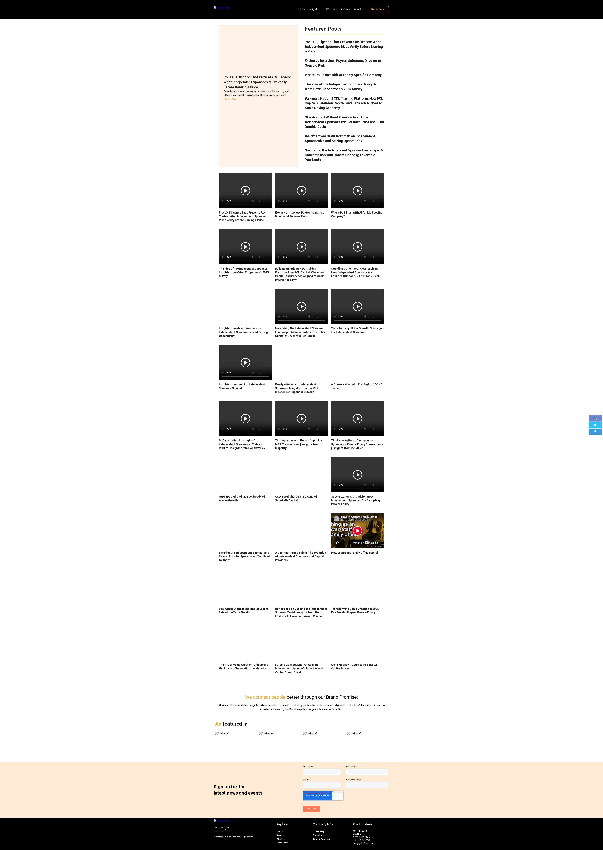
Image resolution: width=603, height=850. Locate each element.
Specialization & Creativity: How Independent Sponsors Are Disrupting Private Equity (355, 500)
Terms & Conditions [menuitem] (321, 839)
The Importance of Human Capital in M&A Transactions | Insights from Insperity (298, 444)
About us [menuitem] (359, 9)
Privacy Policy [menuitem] (318, 835)
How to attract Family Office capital (354, 552)
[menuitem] (216, 829)
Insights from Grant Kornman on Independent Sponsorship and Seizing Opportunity (243, 332)
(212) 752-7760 (363, 840)
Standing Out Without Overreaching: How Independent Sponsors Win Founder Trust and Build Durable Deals (344, 122)
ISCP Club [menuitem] (331, 9)
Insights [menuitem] (313, 9)
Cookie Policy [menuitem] (318, 831)
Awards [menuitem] (345, 9)
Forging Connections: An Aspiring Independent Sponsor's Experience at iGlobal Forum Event (299, 668)
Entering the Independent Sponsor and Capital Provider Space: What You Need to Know (244, 556)
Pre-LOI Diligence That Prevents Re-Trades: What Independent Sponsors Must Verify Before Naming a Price (257, 82)
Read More (230, 99)
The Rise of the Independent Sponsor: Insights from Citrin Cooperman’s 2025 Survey (244, 272)
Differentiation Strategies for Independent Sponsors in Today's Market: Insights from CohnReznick (242, 444)
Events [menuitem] (301, 9)
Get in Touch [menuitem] (378, 9)
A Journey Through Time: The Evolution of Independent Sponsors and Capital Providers (300, 556)
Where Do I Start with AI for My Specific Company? (344, 75)
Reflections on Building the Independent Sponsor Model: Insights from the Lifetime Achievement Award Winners (301, 612)
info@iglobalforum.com (363, 843)
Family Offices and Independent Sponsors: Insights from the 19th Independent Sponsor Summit (296, 388)
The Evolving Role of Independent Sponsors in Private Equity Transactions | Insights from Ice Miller (357, 444)
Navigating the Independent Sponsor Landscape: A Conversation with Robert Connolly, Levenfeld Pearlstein (344, 155)
